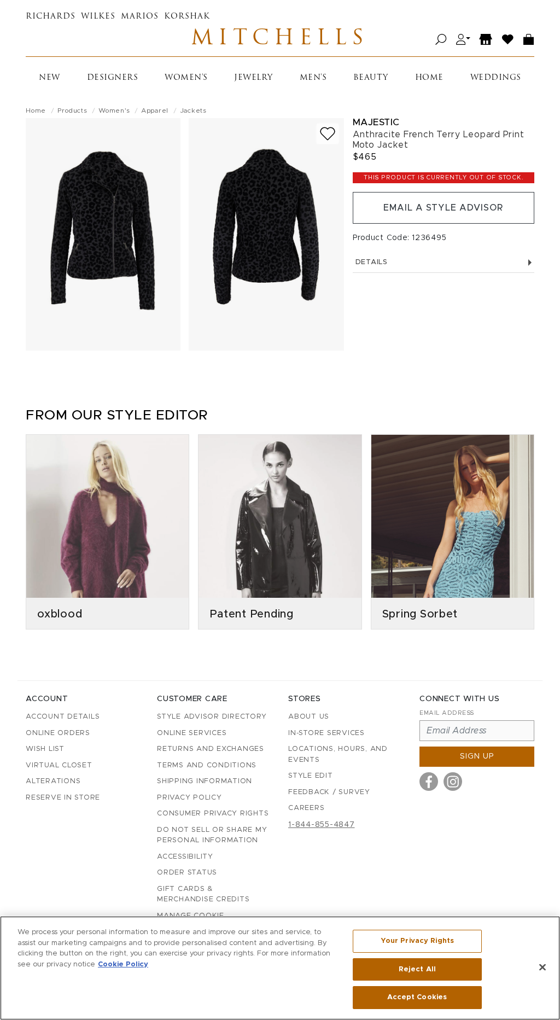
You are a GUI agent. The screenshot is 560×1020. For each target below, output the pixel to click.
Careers (306, 808)
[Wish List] (508, 39)
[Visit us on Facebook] (428, 781)
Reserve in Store (63, 797)
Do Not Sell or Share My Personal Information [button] (212, 835)
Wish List (45, 749)
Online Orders (58, 733)
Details (371, 262)
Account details (63, 716)
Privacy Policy (189, 797)
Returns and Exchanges (210, 749)
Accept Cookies (417, 997)
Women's (186, 78)
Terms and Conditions (206, 765)
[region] (280, 968)
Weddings (495, 78)
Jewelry (253, 78)
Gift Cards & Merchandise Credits (203, 894)
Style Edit (310, 775)
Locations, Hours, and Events (338, 754)
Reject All (417, 969)
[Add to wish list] (328, 134)
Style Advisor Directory (211, 716)
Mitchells (280, 39)
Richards (50, 17)
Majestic (376, 122)
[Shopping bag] (528, 39)
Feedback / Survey (329, 792)
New (49, 78)
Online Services (191, 733)
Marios (140, 17)
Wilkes (98, 17)
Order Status (187, 872)
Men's (313, 78)
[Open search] (441, 39)
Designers (112, 78)
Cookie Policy (123, 964)
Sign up (477, 756)
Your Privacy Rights (417, 941)
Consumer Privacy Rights (213, 813)
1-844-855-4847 (321, 825)
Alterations (53, 781)
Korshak (187, 17)
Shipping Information (204, 781)
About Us (308, 716)
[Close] (542, 967)
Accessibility (185, 856)
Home (429, 78)
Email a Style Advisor (443, 207)
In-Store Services (326, 733)
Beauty (370, 78)
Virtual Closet (59, 765)
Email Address (446, 713)
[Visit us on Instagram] (453, 781)
